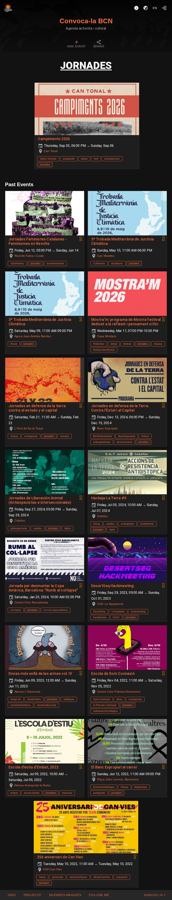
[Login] (164, 8)
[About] (136, 8)
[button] (65, 895)
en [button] (155, 8)
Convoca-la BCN (86, 21)
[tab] (76, 44)
